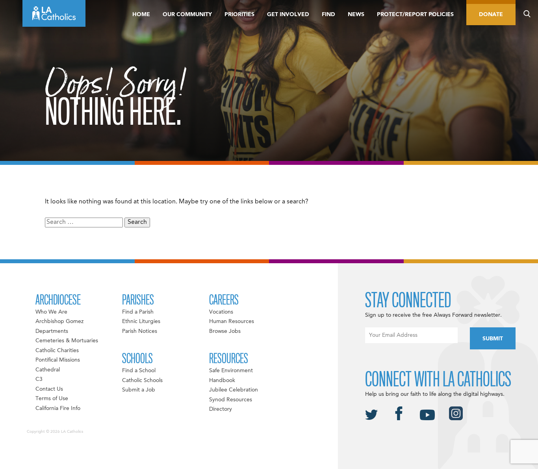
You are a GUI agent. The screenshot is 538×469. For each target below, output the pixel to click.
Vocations (221, 312)
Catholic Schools (142, 380)
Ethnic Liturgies (141, 321)
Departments (51, 331)
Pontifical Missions (57, 360)
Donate (491, 14)
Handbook (222, 380)
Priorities (239, 14)
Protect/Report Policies (415, 14)
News (356, 14)
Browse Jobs (225, 331)
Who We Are (51, 312)
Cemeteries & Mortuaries (66, 340)
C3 (39, 379)
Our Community (187, 14)
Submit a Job (138, 390)
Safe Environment (231, 370)
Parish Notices (139, 331)
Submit (492, 339)
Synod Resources (230, 400)
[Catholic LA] (53, 13)
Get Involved (288, 14)
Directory (220, 409)
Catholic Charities (57, 350)
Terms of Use (51, 398)
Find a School (139, 370)
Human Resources (231, 321)
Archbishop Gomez (59, 321)
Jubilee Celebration (233, 390)
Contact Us (49, 389)
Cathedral (47, 370)
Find (328, 14)
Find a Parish (138, 312)
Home (141, 14)
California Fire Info (57, 408)
